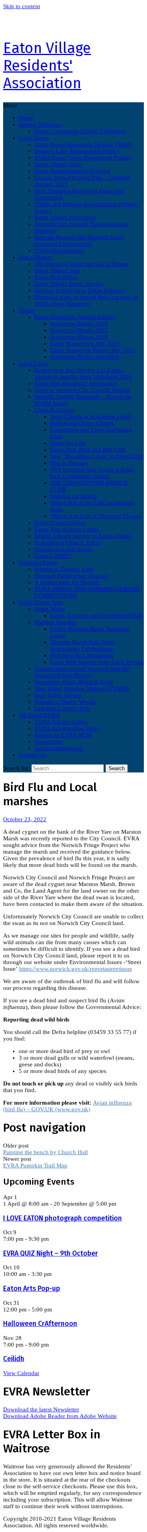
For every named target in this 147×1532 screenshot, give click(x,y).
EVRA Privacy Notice (61, 722)
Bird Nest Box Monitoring (82, 655)
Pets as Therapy (69, 463)
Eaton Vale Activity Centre (66, 529)
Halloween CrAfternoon (40, 1324)
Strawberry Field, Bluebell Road (73, 682)
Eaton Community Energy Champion (79, 131)
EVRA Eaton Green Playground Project (82, 158)
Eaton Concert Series (59, 523)
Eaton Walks (49, 609)
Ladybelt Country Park (62, 708)
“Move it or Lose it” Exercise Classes (95, 516)
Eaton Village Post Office (65, 217)
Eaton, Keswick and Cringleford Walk (96, 615)
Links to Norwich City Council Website (82, 390)
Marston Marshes (55, 622)
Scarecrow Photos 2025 (79, 330)
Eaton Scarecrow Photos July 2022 (92, 350)
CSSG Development (58, 250)
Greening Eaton (38, 562)
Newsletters (48, 741)
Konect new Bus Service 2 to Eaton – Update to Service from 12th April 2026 (83, 373)
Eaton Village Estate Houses (68, 284)
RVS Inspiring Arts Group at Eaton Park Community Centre (92, 472)
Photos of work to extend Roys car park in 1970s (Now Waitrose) (86, 300)
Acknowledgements (58, 748)
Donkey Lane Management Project (77, 151)
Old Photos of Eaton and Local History (81, 264)
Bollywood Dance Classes (82, 423)
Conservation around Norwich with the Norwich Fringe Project (82, 671)
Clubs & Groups (54, 410)
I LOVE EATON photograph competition (62, 1218)
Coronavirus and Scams (63, 549)
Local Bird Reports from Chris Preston (97, 662)
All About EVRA (39, 715)
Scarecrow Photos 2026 (79, 323)
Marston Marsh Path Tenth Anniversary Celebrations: (82, 645)
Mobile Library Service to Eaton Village (83, 536)
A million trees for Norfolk (67, 582)
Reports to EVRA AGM (63, 735)
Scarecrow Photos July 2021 (85, 357)
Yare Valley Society (58, 695)
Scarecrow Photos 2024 (79, 337)
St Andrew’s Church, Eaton (67, 542)
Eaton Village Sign (57, 270)
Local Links (33, 363)
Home (26, 118)
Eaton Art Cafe (68, 443)
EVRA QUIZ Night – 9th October (50, 1253)
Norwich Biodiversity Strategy (71, 576)
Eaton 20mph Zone (58, 164)
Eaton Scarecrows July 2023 (85, 343)
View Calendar (21, 1373)
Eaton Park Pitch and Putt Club (87, 450)
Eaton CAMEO (52, 556)
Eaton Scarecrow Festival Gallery (75, 317)
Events (27, 310)
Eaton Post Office (55, 277)
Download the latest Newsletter (41, 1409)
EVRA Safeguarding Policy (67, 728)
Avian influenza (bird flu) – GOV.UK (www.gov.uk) (67, 1106)
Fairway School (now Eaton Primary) (79, 290)
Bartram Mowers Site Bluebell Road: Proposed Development (79, 240)
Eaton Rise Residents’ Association (75, 383)
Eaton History (36, 257)
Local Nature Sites (41, 602)
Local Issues (34, 138)
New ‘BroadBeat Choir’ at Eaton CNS (96, 456)
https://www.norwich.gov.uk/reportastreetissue (75, 969)
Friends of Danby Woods (65, 702)
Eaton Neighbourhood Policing (72, 171)
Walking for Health (73, 496)
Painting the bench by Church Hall (45, 1152)
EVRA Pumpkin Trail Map (35, 1165)
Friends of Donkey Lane (64, 569)
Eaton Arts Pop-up (31, 1289)
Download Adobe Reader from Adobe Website (60, 1416)
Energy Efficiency (41, 124)
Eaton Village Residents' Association (47, 65)
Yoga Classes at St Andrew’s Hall (90, 416)
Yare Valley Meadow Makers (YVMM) (81, 688)
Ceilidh (13, 1359)
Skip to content (21, 6)
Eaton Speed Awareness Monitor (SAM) (83, 144)
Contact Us (32, 755)
